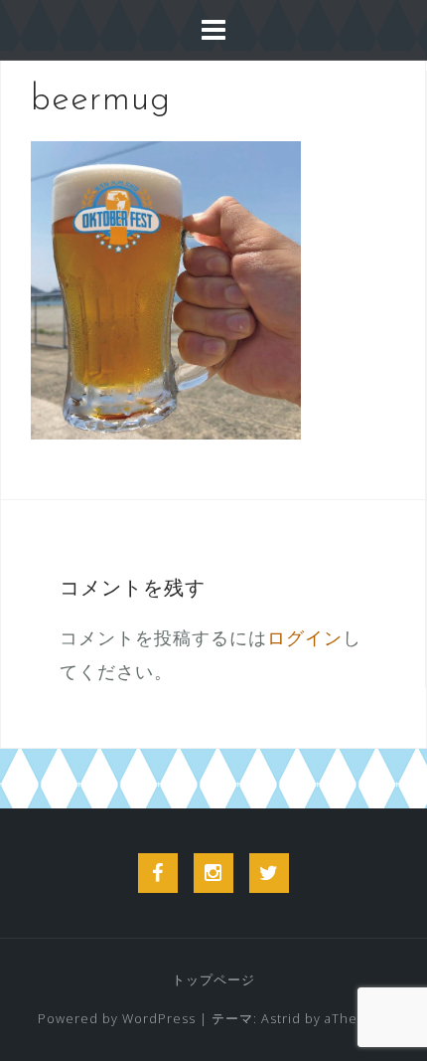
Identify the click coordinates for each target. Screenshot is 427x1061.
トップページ (213, 980)
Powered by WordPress (117, 1018)
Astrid (281, 1018)
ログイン (305, 637)
